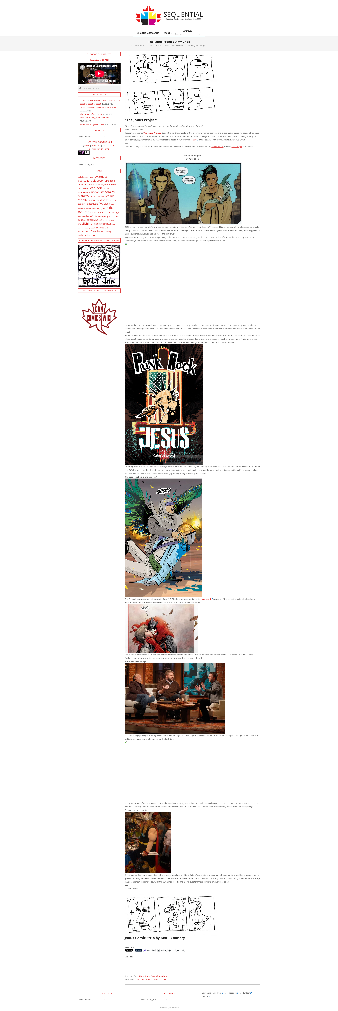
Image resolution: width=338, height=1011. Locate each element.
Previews (171, 45)
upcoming (107, 232)
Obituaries (98, 216)
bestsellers (85, 180)
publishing (85, 223)
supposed (206, 599)
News (89, 216)
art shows (90, 177)
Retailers (98, 223)
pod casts (115, 216)
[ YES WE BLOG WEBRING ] (99, 142)
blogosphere (100, 180)
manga (115, 212)
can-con (96, 188)
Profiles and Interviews (106, 220)
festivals (93, 203)
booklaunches (94, 184)
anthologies (82, 177)
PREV (86, 145)
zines (93, 235)
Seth (113, 224)
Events (106, 199)
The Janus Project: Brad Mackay (151, 979)
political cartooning (88, 219)
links (107, 212)
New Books (82, 216)
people (106, 216)
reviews (107, 223)
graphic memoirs (92, 208)
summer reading (84, 228)
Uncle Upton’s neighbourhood (153, 976)
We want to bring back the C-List (95, 117)
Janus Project (201, 45)
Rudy (194, 139)
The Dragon (237, 146)
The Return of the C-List (91, 114)
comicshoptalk (97, 196)
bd (106, 177)
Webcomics (84, 235)
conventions (93, 200)
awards (99, 176)
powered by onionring (99, 148)
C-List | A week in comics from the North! (98, 107)
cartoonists (96, 192)
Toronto (100, 227)
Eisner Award (218, 146)
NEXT (111, 145)
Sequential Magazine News (92, 124)
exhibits (85, 204)
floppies (104, 203)
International (96, 212)
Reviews (179, 45)
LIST (105, 145)
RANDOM (96, 145)
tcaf (93, 227)
